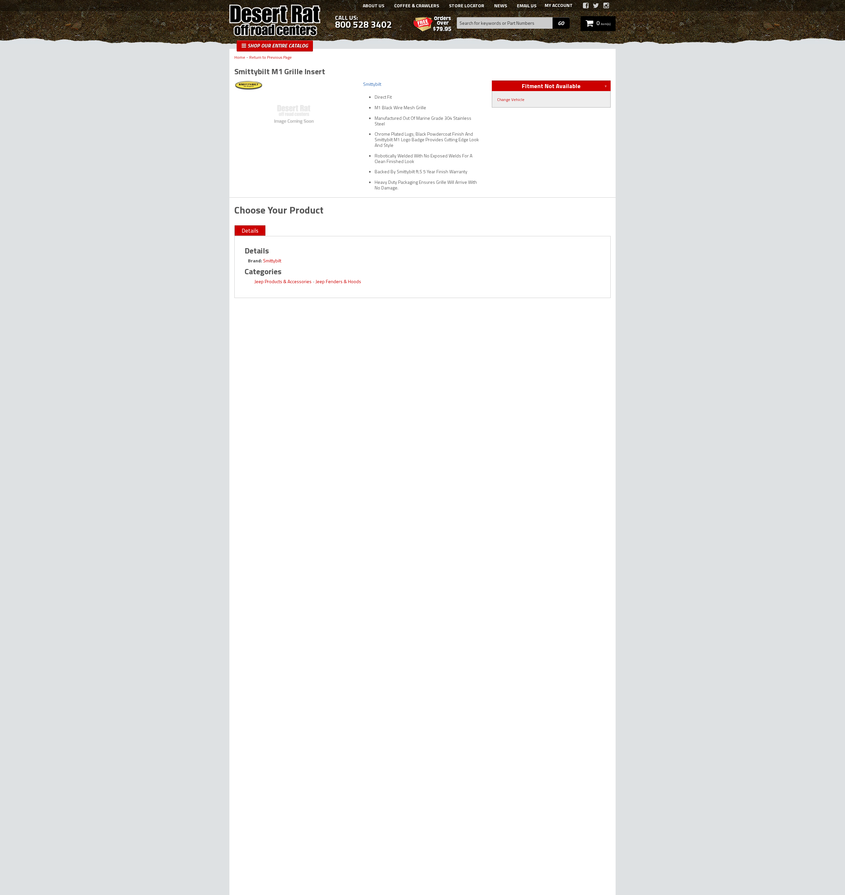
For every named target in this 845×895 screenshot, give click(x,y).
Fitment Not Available (551, 86)
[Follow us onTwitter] (596, 6)
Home (239, 57)
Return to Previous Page (270, 57)
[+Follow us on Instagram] (606, 6)
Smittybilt (272, 260)
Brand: (255, 260)
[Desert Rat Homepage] (274, 21)
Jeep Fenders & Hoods (338, 281)
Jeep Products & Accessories (283, 281)
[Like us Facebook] (586, 6)
